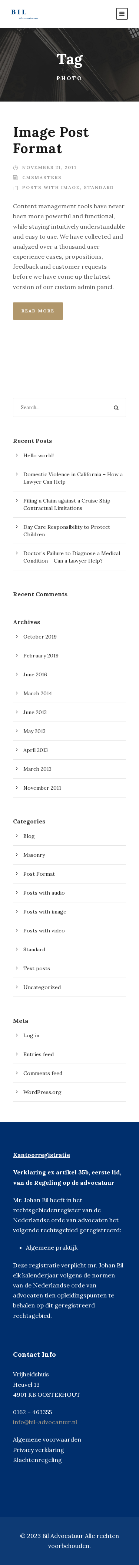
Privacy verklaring (38, 1449)
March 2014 (37, 693)
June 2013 (35, 712)
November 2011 (42, 788)
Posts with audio (44, 892)
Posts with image (51, 187)
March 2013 (37, 769)
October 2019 (40, 636)
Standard (99, 187)
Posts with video (44, 930)
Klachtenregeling (37, 1459)
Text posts (36, 968)
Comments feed (42, 1073)
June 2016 (35, 674)
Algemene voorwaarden (47, 1439)
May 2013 (34, 731)
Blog (29, 836)
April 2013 (35, 750)
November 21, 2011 (49, 167)
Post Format (39, 874)
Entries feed (38, 1054)
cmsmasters (42, 177)
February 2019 (41, 655)
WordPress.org (42, 1092)
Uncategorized (42, 987)
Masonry (34, 855)
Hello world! (38, 455)
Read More (37, 311)
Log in (31, 1035)
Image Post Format (51, 140)
